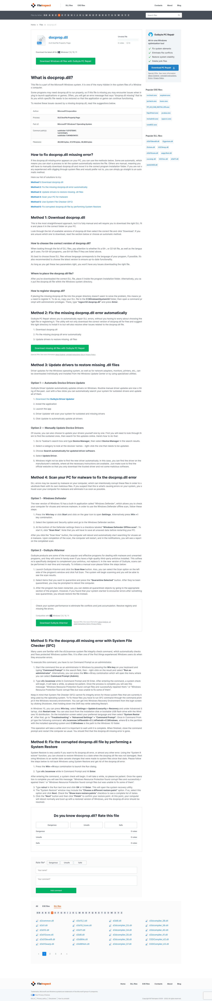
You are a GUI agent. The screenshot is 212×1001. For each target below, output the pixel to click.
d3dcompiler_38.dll (158, 921)
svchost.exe (152, 95)
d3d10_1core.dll (84, 925)
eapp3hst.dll (166, 153)
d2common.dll (47, 921)
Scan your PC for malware (49, 197)
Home (33, 25)
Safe (121, 825)
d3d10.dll (44, 930)
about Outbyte (60, 354)
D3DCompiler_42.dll (159, 939)
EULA (83, 354)
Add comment (56, 890)
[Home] (41, 5)
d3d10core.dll (152, 153)
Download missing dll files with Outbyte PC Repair (60, 348)
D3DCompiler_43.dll (159, 944)
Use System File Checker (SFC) (52, 202)
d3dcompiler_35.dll (122, 934)
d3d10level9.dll (153, 141)
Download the (55, 399)
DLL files (69, 5)
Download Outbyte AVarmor (54, 623)
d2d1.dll (43, 925)
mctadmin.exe (152, 119)
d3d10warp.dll (47, 944)
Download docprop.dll (47, 182)
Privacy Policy (90, 354)
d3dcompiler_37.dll (122, 944)
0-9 (45, 15)
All (37, 906)
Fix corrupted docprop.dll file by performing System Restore (66, 206)
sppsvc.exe (166, 119)
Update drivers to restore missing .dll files (57, 192)
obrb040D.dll (152, 165)
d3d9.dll (117, 921)
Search (179, 15)
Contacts (158, 5)
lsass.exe (164, 101)
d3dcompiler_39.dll (158, 925)
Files (41, 25)
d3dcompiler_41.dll (158, 934)
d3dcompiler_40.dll (158, 930)
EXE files (81, 5)
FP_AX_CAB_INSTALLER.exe (158, 107)
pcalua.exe (166, 113)
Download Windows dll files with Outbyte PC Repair (65, 61)
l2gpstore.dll (168, 141)
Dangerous (52, 825)
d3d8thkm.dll (82, 944)
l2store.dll (151, 147)
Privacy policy (42, 998)
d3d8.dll (80, 934)
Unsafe (86, 825)
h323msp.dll (163, 147)
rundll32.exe (152, 125)
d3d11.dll (174, 159)
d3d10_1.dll (81, 921)
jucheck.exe (151, 101)
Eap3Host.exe (152, 113)
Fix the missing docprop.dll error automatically (59, 187)
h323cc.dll (163, 159)
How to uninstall (63, 998)
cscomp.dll (151, 159)
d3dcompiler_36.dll (122, 939)
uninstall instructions (73, 354)
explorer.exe (165, 95)
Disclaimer (52, 998)
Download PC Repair (162, 67)
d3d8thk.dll (82, 939)
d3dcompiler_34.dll (122, 930)
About (169, 5)
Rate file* (40, 862)
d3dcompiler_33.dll (122, 925)
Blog (179, 5)
